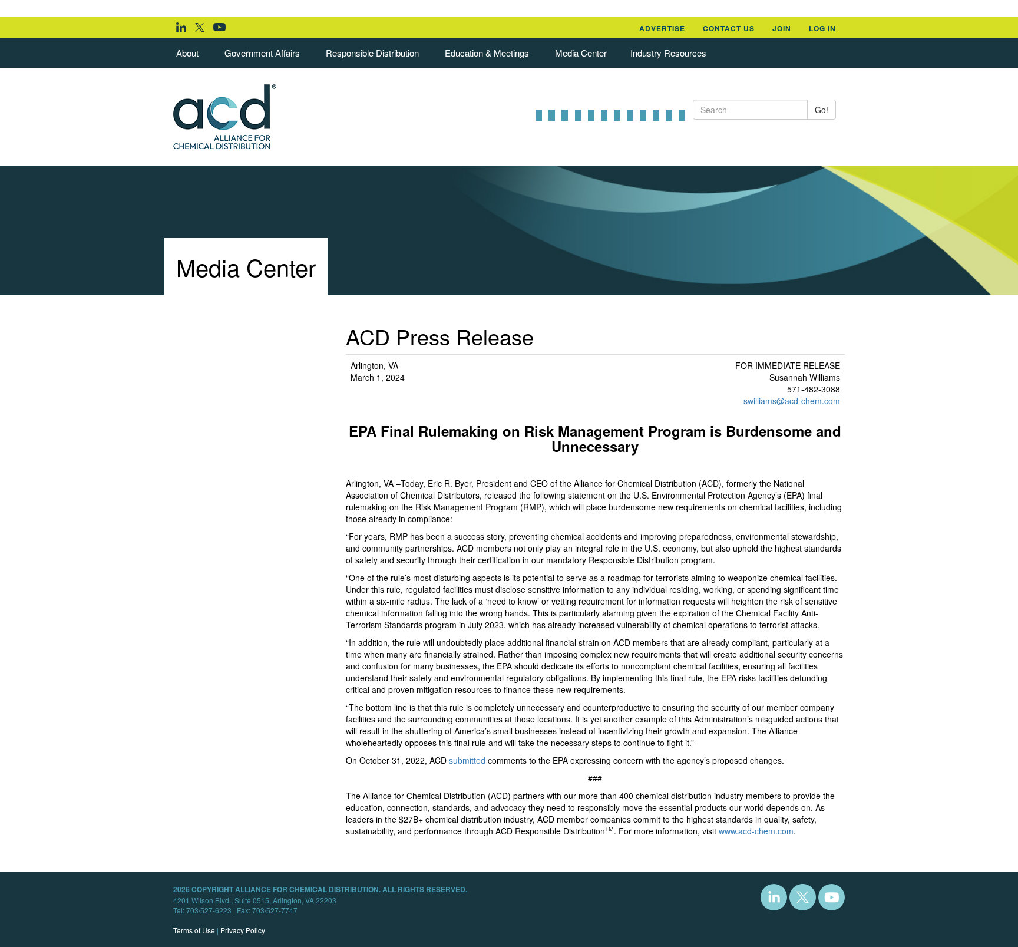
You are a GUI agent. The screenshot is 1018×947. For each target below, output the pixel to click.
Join (781, 28)
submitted (467, 760)
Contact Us (729, 28)
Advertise (662, 28)
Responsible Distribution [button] (372, 53)
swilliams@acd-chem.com (791, 401)
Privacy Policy (242, 930)
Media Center (581, 53)
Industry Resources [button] (668, 53)
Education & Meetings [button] (487, 53)
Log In (822, 28)
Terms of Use (194, 930)
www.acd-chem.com (756, 831)
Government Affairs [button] (262, 53)
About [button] (187, 53)
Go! (821, 110)
